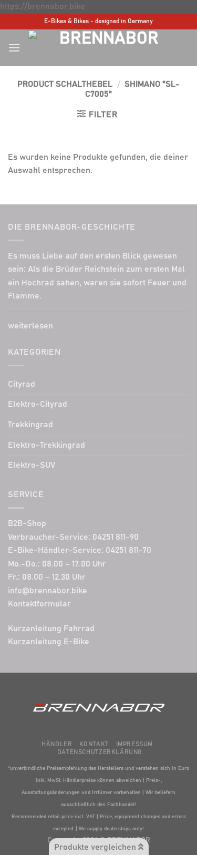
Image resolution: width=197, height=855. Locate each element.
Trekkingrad (30, 424)
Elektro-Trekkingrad (46, 445)
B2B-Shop (27, 523)
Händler (57, 744)
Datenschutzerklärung (99, 752)
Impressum (134, 744)
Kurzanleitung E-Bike (48, 641)
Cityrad (21, 384)
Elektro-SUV (31, 465)
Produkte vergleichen (96, 847)
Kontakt (94, 744)
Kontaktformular (39, 604)
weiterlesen (30, 326)
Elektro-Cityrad (37, 404)
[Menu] (14, 47)
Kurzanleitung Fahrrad (51, 628)
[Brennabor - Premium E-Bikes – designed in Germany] (104, 47)
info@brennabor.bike (47, 590)
